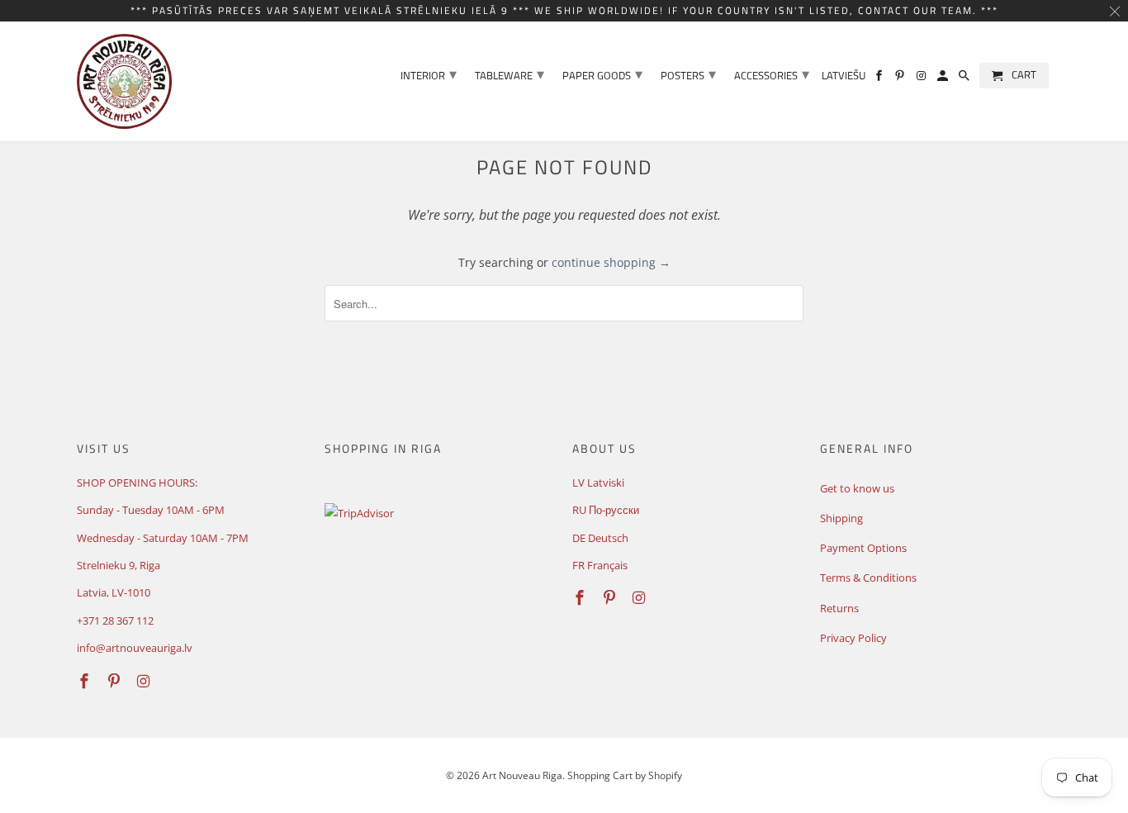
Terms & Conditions (868, 577)
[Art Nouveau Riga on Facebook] (880, 78)
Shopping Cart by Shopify (624, 775)
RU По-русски (605, 509)
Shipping (841, 518)
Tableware (509, 74)
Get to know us (857, 488)
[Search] (965, 78)
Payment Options (863, 547)
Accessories (771, 74)
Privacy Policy (853, 637)
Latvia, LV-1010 (113, 592)
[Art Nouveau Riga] (124, 81)
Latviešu (843, 76)
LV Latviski (598, 482)
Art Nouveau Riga (522, 775)
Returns (839, 608)
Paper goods (602, 74)
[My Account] (943, 78)
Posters (688, 74)
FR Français (600, 565)
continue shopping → (611, 262)
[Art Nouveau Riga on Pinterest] (901, 78)
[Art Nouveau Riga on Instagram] (922, 78)
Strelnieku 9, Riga (118, 565)
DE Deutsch (600, 537)
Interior (428, 74)
